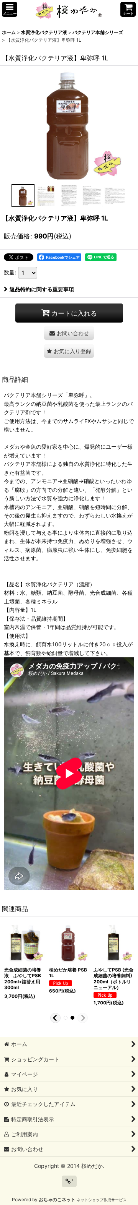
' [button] (72, 1181)
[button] (9, 9)
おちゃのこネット (57, 1199)
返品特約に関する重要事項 (42, 289)
